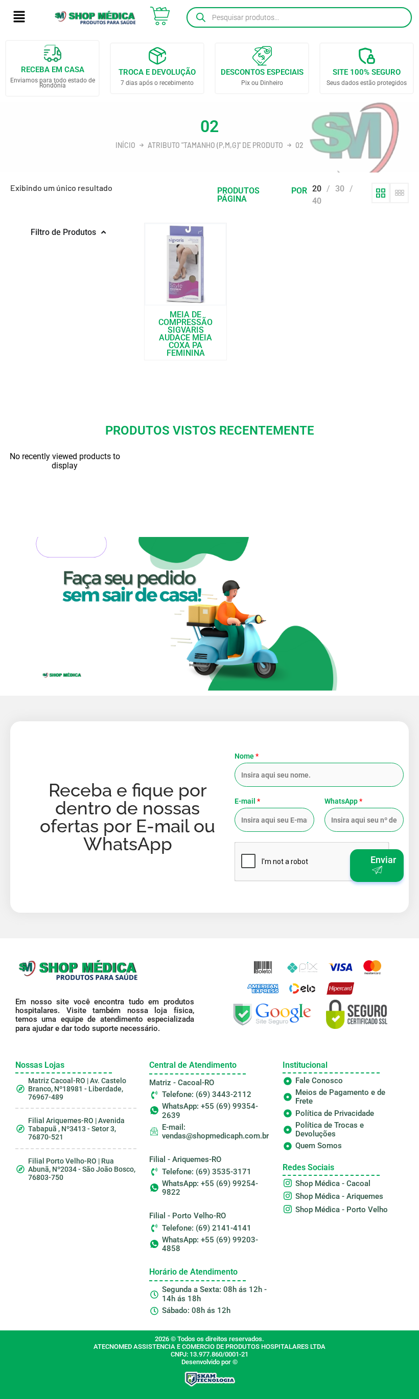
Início (125, 145)
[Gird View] (380, 193)
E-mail (247, 801)
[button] (19, 17)
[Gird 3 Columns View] (399, 193)
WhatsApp (343, 801)
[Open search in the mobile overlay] (299, 17)
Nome (247, 756)
